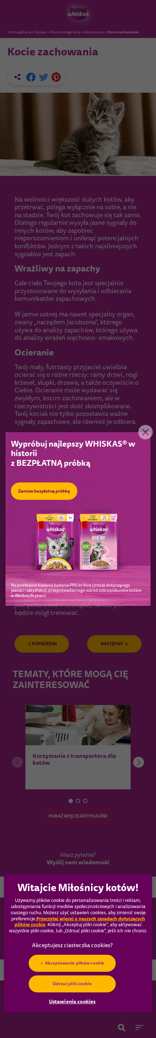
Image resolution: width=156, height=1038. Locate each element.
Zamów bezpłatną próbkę (44, 491)
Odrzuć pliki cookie (72, 983)
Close (145, 432)
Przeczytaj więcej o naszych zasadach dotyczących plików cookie (80, 921)
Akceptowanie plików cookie (74, 963)
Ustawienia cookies (72, 1001)
